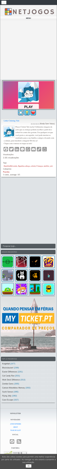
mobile (46, 166)
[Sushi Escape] (21, 289)
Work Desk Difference (11, 380)
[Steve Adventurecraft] (35, 289)
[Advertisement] (28, 49)
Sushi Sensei (7, 392)
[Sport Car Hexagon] (48, 289)
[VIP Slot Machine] (48, 262)
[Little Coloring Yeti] (9, 131)
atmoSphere (15, 424)
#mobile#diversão (10, 166)
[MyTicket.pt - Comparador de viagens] (28, 325)
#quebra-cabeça (24, 166)
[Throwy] (8, 289)
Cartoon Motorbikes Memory (13, 388)
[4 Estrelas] (36, 124)
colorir (33, 166)
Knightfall (6, 364)
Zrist (15, 427)
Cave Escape (7, 400)
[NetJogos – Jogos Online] (29, 11)
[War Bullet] (35, 262)
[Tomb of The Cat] (35, 275)
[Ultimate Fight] (8, 275)
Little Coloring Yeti (11, 120)
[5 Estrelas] (38, 124)
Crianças (39, 166)
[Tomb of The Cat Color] (21, 275)
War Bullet (15, 430)
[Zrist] (21, 262)
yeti (51, 166)
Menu (28, 18)
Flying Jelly (6, 396)
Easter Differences (9, 372)
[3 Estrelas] (35, 124)
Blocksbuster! (7, 368)
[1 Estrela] (31, 124)
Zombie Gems (8, 384)
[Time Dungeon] (48, 275)
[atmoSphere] (8, 262)
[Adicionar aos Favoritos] (33, 112)
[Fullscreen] (21, 112)
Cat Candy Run (8, 376)
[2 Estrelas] (33, 124)
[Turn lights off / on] (27, 112)
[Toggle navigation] (3, 2)
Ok (29, 466)
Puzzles (6, 172)
